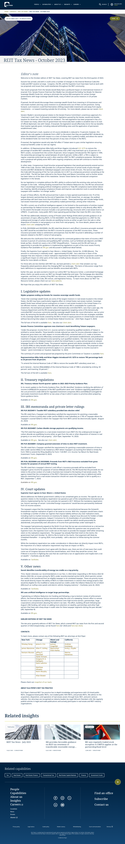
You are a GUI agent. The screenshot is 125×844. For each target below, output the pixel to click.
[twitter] (69, 798)
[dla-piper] (9, 4)
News (12, 812)
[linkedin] (55, 805)
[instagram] (62, 798)
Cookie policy (45, 826)
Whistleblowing (77, 826)
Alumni (12, 817)
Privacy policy (16, 826)
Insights (67, 4)
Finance (83, 775)
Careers (76, 4)
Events (12, 814)
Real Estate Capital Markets (67, 775)
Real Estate (17, 775)
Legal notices (31, 826)
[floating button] (118, 782)
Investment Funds (97, 775)
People (36, 4)
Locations (13, 809)
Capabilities (46, 4)
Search (104, 4)
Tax (7, 775)
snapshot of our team (43, 682)
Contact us (101, 804)
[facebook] (55, 798)
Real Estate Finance (32, 775)
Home (6, 11)
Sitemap (109, 826)
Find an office (103, 793)
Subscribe (101, 799)
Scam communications (95, 826)
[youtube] (62, 805)
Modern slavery (61, 826)
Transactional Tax (48, 775)
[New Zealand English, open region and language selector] (112, 4)
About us (57, 4)
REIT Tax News (23, 11)
